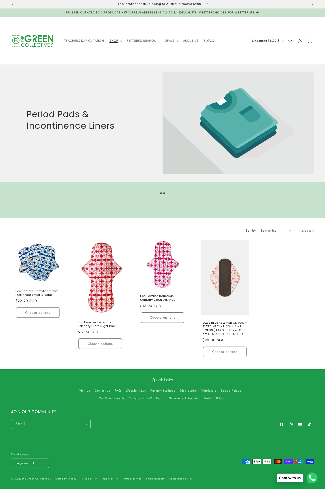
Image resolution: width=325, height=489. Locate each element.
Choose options (37, 312)
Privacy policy (110, 478)
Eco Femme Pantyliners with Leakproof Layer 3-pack (37, 293)
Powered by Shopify (64, 479)
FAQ (118, 390)
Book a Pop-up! (232, 390)
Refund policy (89, 478)
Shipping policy (155, 478)
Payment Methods (162, 390)
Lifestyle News (135, 390)
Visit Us (84, 390)
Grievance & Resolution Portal (190, 398)
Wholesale (208, 390)
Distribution (188, 390)
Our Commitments (111, 398)
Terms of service (131, 478)
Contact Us (102, 390)
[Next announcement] (312, 4)
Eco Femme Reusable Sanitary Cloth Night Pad (96, 324)
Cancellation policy (180, 478)
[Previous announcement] (12, 4)
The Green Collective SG (37, 479)
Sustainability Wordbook (146, 398)
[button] (115, 40)
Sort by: (251, 230)
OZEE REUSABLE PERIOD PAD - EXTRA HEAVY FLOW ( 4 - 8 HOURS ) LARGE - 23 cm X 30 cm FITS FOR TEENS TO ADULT (225, 328)
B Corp (221, 398)
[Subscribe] (85, 424)
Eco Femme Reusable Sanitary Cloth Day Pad (158, 298)
